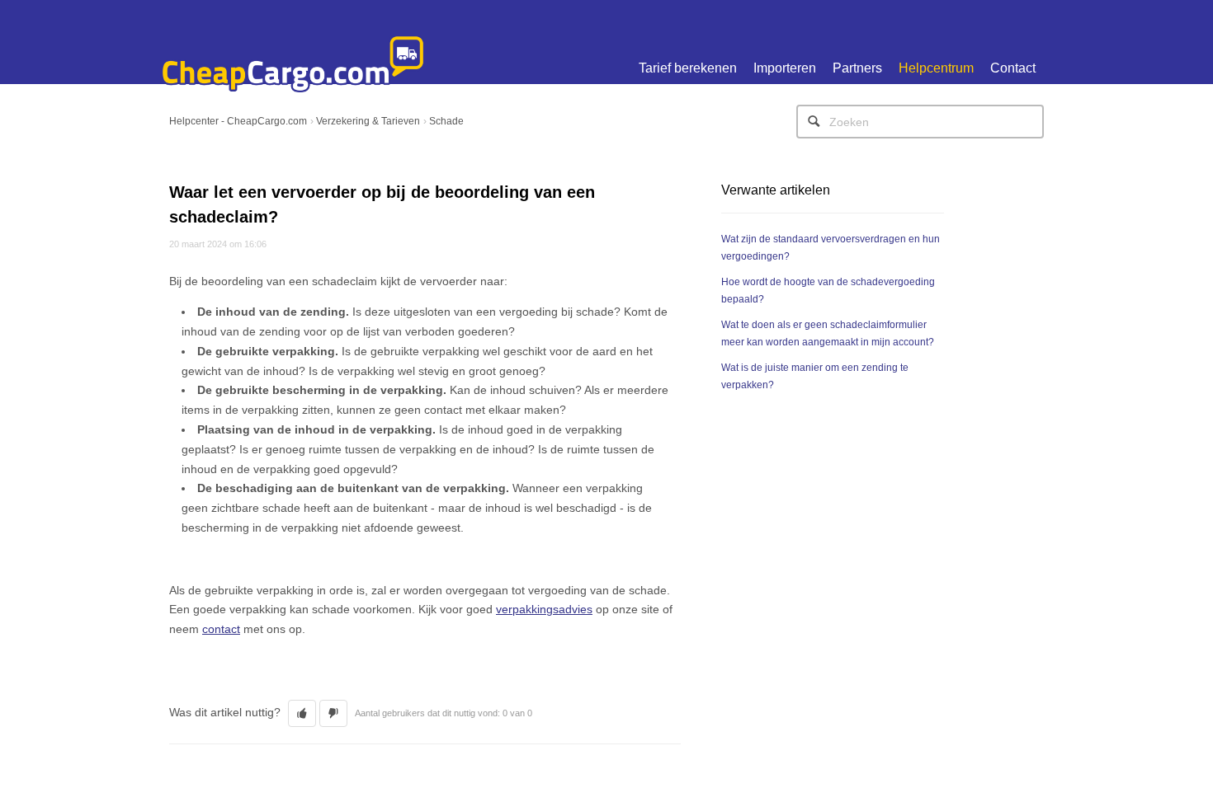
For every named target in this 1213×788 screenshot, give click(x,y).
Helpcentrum (936, 68)
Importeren (784, 68)
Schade (446, 121)
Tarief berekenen (688, 68)
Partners (857, 68)
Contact (1013, 68)
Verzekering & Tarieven (368, 121)
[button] (302, 713)
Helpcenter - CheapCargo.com (238, 121)
